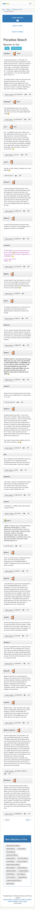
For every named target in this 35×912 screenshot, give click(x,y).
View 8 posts (9, 380)
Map (7, 48)
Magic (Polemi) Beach (13, 864)
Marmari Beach (22, 868)
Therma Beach (11, 877)
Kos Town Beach (23, 858)
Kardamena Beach (12, 855)
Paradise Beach (23, 871)
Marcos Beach (11, 868)
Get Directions (16, 48)
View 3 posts (9, 120)
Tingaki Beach (22, 877)
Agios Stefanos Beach (13, 845)
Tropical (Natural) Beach (14, 880)
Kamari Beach (11, 852)
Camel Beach (21, 849)
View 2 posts (9, 155)
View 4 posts (9, 495)
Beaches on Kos (17, 9)
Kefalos (8, 9)
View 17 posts (9, 513)
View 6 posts (9, 211)
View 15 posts (9, 771)
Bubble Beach (11, 849)
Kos (3, 9)
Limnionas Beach (22, 861)
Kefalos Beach (11, 858)
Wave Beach (10, 883)
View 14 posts (9, 695)
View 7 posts (9, 470)
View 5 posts (9, 267)
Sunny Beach (21, 874)
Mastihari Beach (11, 871)
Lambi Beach (10, 861)
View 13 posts (9, 94)
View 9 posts (9, 345)
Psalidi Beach (10, 874)
